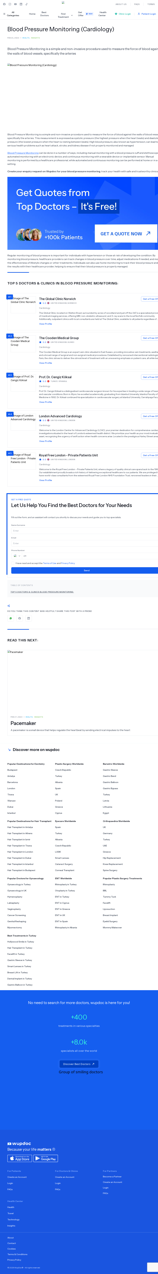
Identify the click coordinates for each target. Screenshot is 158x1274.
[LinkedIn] (21, 4)
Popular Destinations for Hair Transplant (29, 821)
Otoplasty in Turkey (65, 890)
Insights (11, 1225)
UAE (105, 845)
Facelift (106, 903)
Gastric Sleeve (110, 770)
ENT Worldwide (63, 878)
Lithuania (107, 806)
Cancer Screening (16, 915)
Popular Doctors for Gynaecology (25, 878)
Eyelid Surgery (110, 921)
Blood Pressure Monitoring (23, 152)
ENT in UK (60, 915)
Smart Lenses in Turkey (19, 966)
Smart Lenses (62, 858)
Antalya (11, 776)
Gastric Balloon (110, 782)
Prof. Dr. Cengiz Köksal (55, 377)
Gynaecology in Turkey (19, 884)
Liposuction (109, 909)
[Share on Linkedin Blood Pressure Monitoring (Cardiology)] (28, 618)
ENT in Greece (62, 909)
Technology (13, 1219)
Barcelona (12, 782)
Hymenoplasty (14, 896)
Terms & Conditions (17, 1254)
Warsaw (11, 800)
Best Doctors (44, 14)
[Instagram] (10, 4)
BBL (105, 890)
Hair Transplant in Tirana (19, 845)
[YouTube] (15, 4)
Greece (59, 806)
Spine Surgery (110, 870)
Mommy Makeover (112, 927)
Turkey (58, 776)
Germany (107, 833)
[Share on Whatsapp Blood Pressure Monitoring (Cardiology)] (11, 618)
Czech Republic (63, 770)
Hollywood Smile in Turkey (20, 941)
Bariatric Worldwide (113, 764)
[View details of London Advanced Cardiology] (25, 429)
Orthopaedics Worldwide (116, 821)
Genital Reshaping (16, 921)
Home (32, 13)
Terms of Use (49, 563)
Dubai (10, 806)
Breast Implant (110, 915)
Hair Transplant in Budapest (21, 870)
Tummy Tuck (109, 896)
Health (10, 1207)
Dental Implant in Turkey (19, 978)
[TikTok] (26, 4)
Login (10, 1183)
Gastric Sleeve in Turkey (19, 960)
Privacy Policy (68, 563)
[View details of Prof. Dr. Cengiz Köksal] (25, 389)
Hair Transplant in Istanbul (20, 864)
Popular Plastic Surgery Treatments (122, 878)
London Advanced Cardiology (60, 416)
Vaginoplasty (14, 909)
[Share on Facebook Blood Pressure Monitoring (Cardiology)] (20, 618)
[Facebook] (4, 4)
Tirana (10, 794)
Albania (58, 782)
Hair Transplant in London (20, 851)
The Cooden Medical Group (59, 338)
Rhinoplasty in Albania (66, 927)
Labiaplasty (13, 903)
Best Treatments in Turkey (21, 935)
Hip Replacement (112, 858)
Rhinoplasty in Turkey (66, 884)
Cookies (11, 1248)
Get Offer (85, 14)
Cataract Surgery (64, 864)
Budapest (12, 770)
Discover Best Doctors (76, 1064)
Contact (11, 1243)
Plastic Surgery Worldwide (69, 764)
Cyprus (58, 813)
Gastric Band (109, 776)
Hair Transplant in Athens (19, 833)
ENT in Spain (61, 921)
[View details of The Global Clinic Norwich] (25, 311)
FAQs (10, 1189)
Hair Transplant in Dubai (19, 858)
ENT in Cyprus (62, 903)
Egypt (106, 813)
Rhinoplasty (109, 884)
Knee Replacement (113, 864)
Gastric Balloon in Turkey (19, 984)
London (11, 788)
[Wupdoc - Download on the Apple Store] (19, 1158)
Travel (10, 1213)
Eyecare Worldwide (65, 821)
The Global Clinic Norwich (57, 299)
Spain (58, 788)
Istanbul (11, 813)
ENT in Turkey (62, 896)
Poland (58, 800)
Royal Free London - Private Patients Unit (68, 455)
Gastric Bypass (110, 788)
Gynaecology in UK (17, 890)
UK (56, 794)
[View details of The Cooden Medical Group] (25, 350)
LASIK (58, 851)
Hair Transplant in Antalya (20, 827)
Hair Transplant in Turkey (19, 947)
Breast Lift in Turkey (17, 972)
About (10, 1237)
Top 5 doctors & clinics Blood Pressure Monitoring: (42, 591)
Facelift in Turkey (16, 954)
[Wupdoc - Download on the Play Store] (45, 1158)
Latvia (106, 800)
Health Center (102, 14)
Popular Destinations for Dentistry (26, 764)
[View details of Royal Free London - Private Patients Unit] (25, 468)
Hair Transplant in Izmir (18, 839)
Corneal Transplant (64, 870)
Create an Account (17, 1177)
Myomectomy (14, 927)
